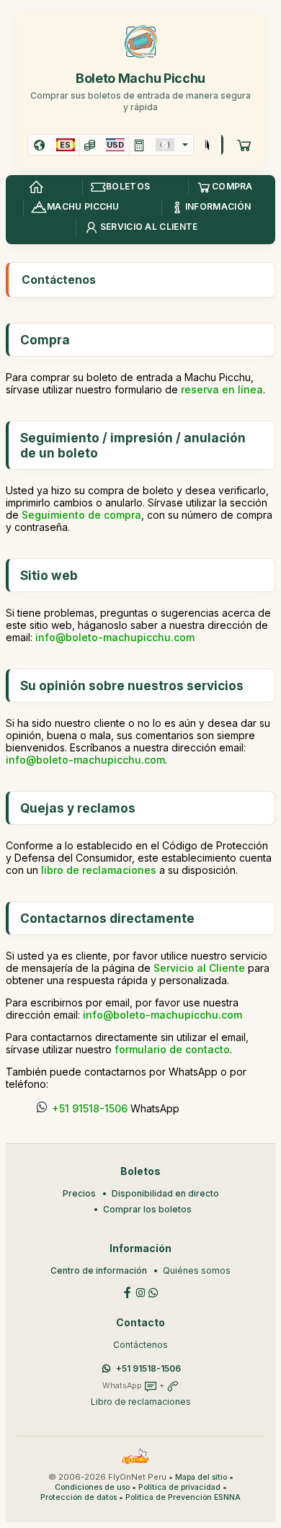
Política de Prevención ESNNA (183, 1497)
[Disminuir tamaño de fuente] (207, 144)
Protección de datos (78, 1497)
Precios (79, 1193)
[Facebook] (127, 1291)
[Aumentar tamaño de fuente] (206, 144)
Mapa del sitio (201, 1477)
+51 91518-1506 (90, 1108)
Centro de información (98, 1270)
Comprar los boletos (147, 1209)
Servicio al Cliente (199, 968)
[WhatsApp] (153, 1291)
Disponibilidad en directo (165, 1193)
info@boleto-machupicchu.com (115, 637)
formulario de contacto (172, 1049)
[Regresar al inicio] (36, 187)
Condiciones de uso (92, 1487)
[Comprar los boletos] (244, 145)
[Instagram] (140, 1291)
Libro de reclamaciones (141, 1401)
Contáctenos (140, 1344)
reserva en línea (222, 389)
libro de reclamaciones (98, 870)
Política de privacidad (179, 1487)
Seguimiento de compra (81, 515)
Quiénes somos (197, 1270)
